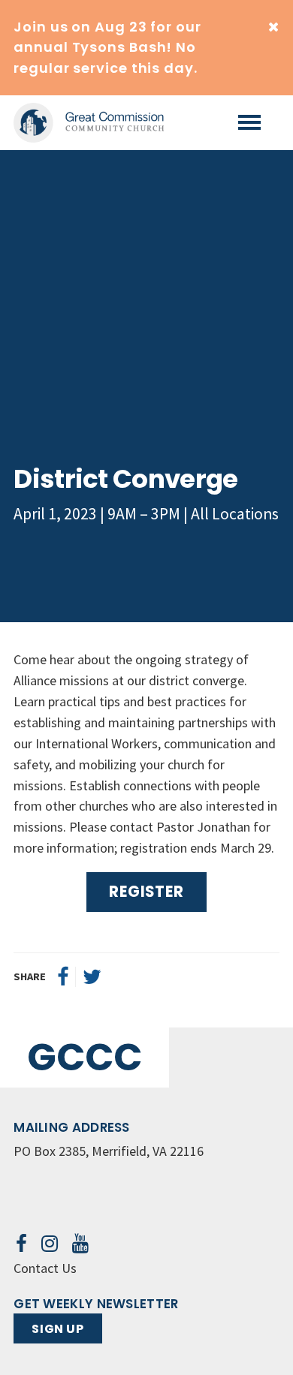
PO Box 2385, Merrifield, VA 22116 (109, 1151)
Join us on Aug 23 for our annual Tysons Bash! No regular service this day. (107, 47)
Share (30, 976)
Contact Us (45, 1268)
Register (146, 891)
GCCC (84, 1057)
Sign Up (57, 1328)
